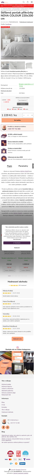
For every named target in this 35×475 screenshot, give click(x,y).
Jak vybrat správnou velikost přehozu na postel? (15, 448)
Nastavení (17, 247)
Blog (3, 408)
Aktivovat (22, 106)
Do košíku (17, 123)
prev (1, 250)
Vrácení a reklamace (7, 395)
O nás (3, 411)
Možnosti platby (6, 390)
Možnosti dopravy (7, 393)
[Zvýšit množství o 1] (31, 118)
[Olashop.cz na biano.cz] (18, 460)
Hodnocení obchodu (17, 288)
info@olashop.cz (14, 426)
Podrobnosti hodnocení (26, 24)
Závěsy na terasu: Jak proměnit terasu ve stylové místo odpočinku (16, 445)
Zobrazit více (17, 346)
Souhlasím (17, 243)
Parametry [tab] (22, 168)
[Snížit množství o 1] (22, 118)
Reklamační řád (6, 401)
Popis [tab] (8, 168)
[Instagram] (7, 433)
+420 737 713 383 (14, 132)
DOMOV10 (22, 103)
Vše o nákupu (5, 416)
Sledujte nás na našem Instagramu (17, 356)
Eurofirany (8, 26)
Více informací (17, 239)
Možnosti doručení (6, 93)
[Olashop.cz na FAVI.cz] (10, 460)
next (32, 250)
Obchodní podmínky (7, 397)
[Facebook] (3, 433)
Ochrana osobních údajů (8, 399)
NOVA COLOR (25, 218)
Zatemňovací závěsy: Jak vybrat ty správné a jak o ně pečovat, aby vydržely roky (17, 442)
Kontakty (4, 413)
